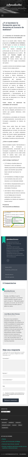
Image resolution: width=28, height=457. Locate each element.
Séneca (20, 425)
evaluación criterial (6, 425)
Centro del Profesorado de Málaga (11, 441)
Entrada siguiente (9, 277)
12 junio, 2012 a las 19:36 (10, 292)
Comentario (6, 358)
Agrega (4, 439)
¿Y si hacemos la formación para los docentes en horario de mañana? (13, 26)
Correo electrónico (7, 379)
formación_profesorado (11, 269)
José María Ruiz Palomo (12, 314)
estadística (11, 422)
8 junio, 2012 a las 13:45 (9, 315)
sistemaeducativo (14, 5)
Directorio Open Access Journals (10, 444)
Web (4, 386)
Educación (4, 422)
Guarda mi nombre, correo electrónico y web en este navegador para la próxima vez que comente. (13, 394)
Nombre (5, 373)
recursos (14, 425)
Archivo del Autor (8, 260)
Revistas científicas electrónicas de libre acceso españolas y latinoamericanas (14, 447)
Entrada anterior (9, 274)
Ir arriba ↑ (23, 454)
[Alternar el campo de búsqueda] (26, 15)
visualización (5, 427)
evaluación (18, 422)
